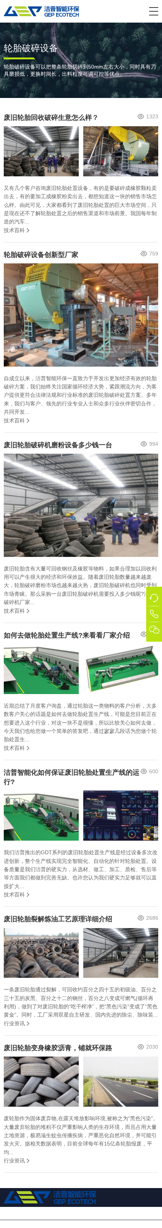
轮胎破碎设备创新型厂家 (41, 254)
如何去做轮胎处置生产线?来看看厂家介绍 (67, 635)
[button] (153, 11)
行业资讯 (14, 1023)
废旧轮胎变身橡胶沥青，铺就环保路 (58, 1048)
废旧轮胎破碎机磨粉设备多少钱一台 (58, 445)
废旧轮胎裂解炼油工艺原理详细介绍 (58, 919)
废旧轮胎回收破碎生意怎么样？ (51, 117)
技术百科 (14, 230)
